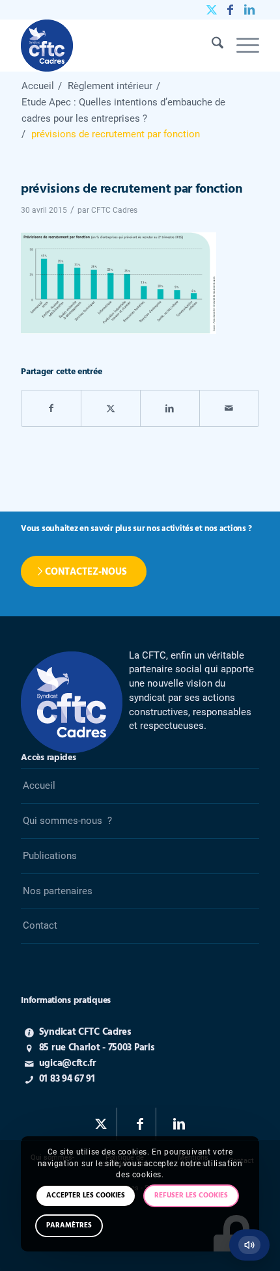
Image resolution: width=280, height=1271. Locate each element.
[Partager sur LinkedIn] (170, 408)
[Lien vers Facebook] (230, 10)
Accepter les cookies (85, 1195)
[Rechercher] (211, 46)
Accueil (39, 785)
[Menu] (241, 46)
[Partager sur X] (110, 408)
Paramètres (69, 1225)
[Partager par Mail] (229, 408)
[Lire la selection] (249, 1245)
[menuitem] (211, 46)
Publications (50, 856)
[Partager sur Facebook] (51, 408)
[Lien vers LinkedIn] (249, 10)
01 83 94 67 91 (67, 1079)
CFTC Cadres (114, 210)
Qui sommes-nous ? (67, 821)
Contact (40, 925)
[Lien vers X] (211, 10)
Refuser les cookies (191, 1195)
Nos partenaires (57, 891)
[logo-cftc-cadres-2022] (116, 46)
